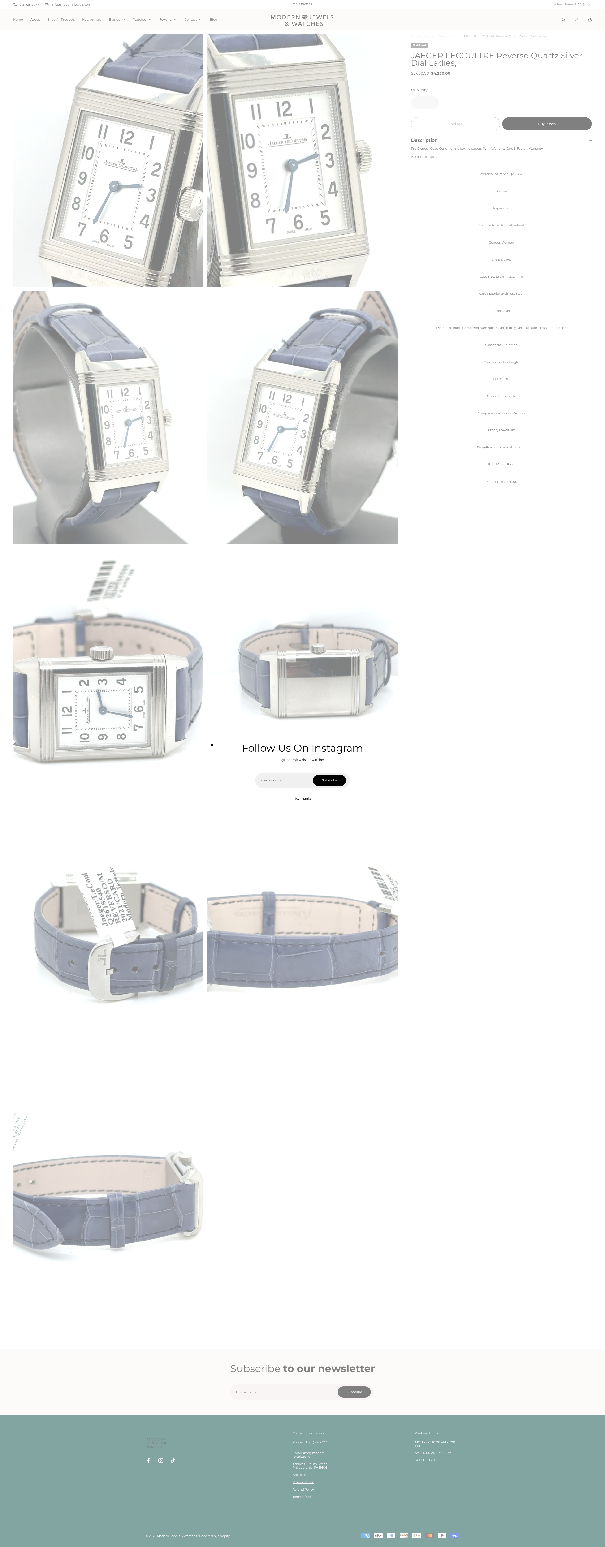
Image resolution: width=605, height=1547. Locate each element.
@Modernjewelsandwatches (302, 760)
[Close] (211, 745)
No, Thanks (302, 798)
